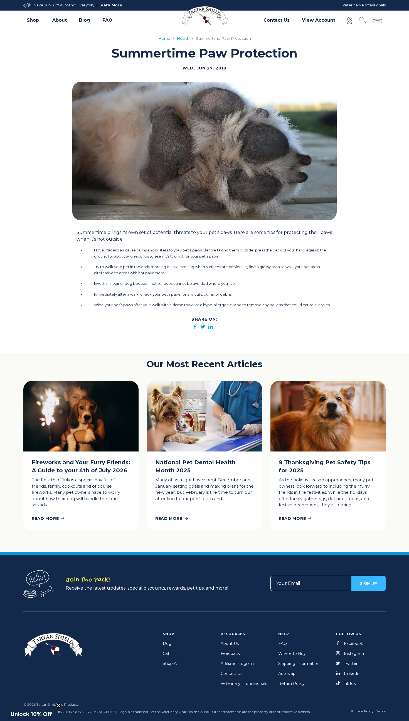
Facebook (353, 643)
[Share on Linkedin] (210, 327)
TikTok (350, 683)
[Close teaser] (58, 705)
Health (183, 38)
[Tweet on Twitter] (203, 327)
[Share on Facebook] (195, 327)
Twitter (351, 663)
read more (45, 518)
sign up (368, 583)
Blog (84, 20)
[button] (33, 20)
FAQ (107, 20)
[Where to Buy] (349, 20)
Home (164, 38)
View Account (318, 20)
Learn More (110, 5)
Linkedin (352, 673)
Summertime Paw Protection (223, 38)
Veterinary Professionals (364, 5)
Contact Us (276, 20)
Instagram (354, 653)
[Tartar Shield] (204, 15)
